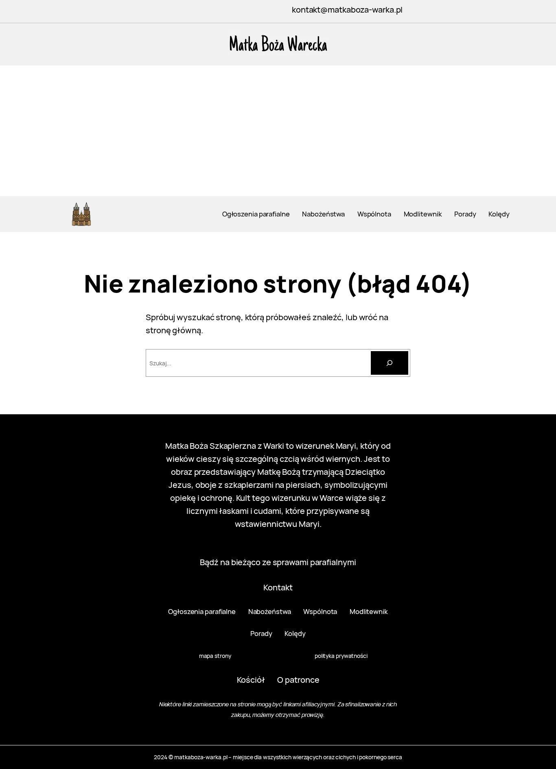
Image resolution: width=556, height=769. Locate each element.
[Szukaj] (389, 363)
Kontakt (277, 587)
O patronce (298, 679)
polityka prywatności (341, 656)
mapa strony (215, 656)
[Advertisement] (278, 135)
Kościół (251, 679)
